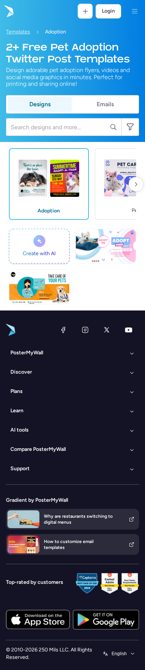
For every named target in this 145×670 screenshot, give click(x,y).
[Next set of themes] (136, 184)
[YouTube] (128, 329)
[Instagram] (85, 329)
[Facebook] (63, 329)
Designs (40, 104)
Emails (105, 104)
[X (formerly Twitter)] (106, 329)
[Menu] (134, 11)
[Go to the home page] (8, 11)
